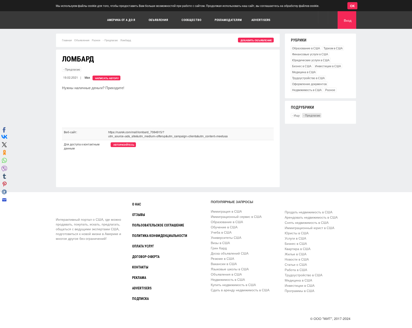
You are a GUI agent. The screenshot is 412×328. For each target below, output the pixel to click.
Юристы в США (297, 233)
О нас (136, 204)
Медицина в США (304, 72)
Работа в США (296, 269)
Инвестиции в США (328, 66)
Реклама (139, 278)
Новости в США (297, 259)
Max (87, 77)
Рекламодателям (228, 20)
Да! (113, 24)
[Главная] (74, 208)
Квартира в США (297, 248)
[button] (323, 17)
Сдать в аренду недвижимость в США (240, 289)
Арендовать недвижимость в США (311, 217)
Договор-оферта (146, 257)
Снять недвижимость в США (307, 222)
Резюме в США (222, 258)
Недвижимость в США (307, 90)
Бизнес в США (301, 66)
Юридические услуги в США (311, 60)
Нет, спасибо (89, 24)
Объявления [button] (158, 20)
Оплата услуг (143, 246)
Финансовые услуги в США (310, 54)
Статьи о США (296, 264)
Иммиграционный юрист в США (309, 227)
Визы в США (220, 242)
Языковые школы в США (230, 268)
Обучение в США (224, 227)
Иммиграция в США (226, 211)
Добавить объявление (256, 40)
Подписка (140, 299)
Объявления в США (226, 274)
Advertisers (260, 20)
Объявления (81, 40)
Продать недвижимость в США (308, 212)
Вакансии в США (224, 263)
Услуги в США (295, 238)
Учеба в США (221, 232)
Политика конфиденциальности (159, 236)
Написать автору (107, 78)
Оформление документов (309, 84)
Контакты (140, 267)
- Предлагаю (110, 40)
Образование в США (306, 48)
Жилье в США (295, 253)
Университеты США (226, 237)
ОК (352, 5)
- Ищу (296, 115)
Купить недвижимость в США (233, 284)
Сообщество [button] (191, 20)
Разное (96, 40)
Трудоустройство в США (308, 78)
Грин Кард (219, 248)
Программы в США (299, 290)
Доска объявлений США (229, 253)
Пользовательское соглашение (158, 225)
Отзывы (138, 215)
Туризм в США (333, 48)
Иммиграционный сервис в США (236, 216)
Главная (67, 40)
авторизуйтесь (123, 144)
